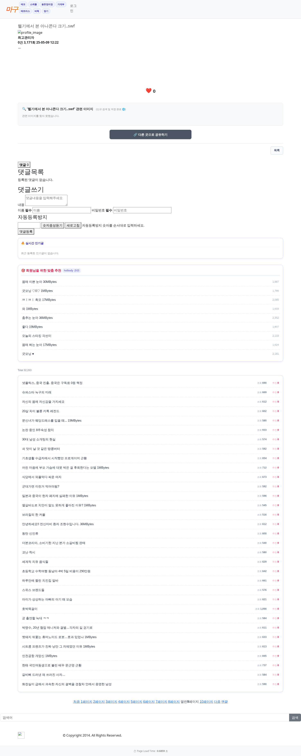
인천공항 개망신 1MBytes (39, 656)
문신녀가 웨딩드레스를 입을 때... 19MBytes (51, 420)
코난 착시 (28, 552)
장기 (46, 11)
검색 (295, 717)
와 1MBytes (30, 308)
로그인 (73, 8)
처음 (76, 701)
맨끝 (224, 701)
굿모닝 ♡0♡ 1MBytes (37, 290)
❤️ (151, 90)
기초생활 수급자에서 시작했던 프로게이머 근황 (54, 458)
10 (206, 701)
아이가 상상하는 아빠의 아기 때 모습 (47, 599)
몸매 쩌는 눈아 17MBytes (39, 344)
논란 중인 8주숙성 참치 (38, 430)
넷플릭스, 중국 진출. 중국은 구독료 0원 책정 (52, 383)
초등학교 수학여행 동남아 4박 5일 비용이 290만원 (56, 571)
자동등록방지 (32, 216)
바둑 (37, 11)
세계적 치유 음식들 (35, 561)
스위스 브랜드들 (33, 590)
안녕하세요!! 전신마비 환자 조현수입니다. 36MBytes (58, 524)
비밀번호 (102, 210)
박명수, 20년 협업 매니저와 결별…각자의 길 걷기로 (57, 627)
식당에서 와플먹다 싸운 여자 (41, 477)
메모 (23, 4)
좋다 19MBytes (32, 326)
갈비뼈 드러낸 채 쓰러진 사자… (43, 674)
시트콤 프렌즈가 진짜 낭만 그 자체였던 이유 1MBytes (58, 646)
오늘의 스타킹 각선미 (36, 335)
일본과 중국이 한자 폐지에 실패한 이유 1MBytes (55, 496)
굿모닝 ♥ (28, 353)
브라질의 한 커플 (33, 514)
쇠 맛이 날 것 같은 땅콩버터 (41, 448)
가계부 (61, 4)
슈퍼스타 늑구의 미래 (36, 392)
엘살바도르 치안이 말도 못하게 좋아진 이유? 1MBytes (59, 505)
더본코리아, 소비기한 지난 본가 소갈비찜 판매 (53, 543)
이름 (25, 210)
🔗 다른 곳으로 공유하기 (150, 134)
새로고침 (73, 225)
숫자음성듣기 (52, 225)
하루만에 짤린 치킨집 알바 (40, 580)
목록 (277, 150)
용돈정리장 (47, 4)
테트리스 (25, 11)
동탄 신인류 (30, 533)
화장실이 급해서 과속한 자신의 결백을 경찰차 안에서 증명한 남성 (67, 684)
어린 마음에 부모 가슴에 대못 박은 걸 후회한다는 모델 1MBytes (65, 467)
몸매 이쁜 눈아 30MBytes (39, 281)
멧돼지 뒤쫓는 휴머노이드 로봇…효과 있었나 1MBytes (59, 637)
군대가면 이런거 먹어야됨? (40, 486)
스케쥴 (33, 4)
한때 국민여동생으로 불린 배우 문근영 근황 (51, 665)
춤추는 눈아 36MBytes (37, 317)
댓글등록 (26, 231)
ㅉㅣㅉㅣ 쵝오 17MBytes (39, 299)
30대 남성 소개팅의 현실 (38, 439)
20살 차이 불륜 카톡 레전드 (40, 411)
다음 (217, 701)
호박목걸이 (29, 608)
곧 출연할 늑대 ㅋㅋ (35, 618)
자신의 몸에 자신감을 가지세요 (43, 401)
